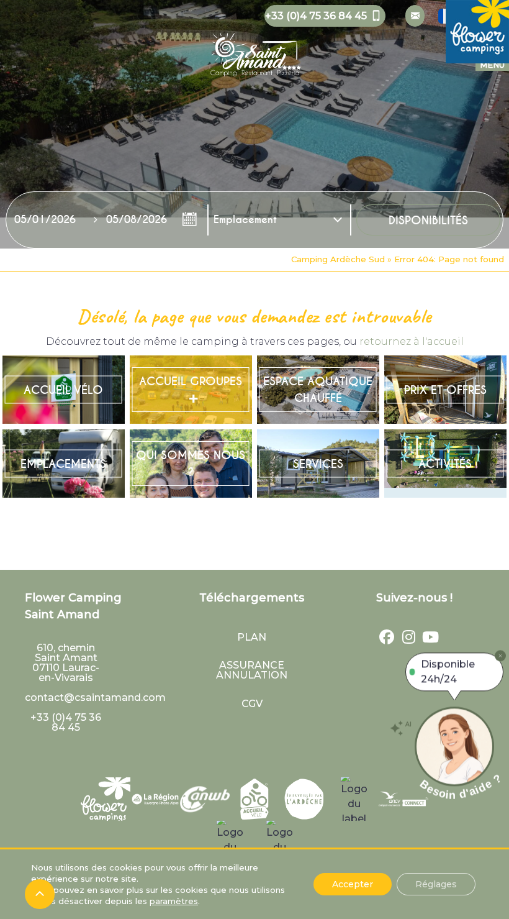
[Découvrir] (105, 799)
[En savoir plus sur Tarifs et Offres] (445, 389)
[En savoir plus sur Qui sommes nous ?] (191, 463)
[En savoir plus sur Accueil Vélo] (63, 389)
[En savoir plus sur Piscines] (318, 389)
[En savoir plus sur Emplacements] (63, 463)
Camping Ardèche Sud (338, 259)
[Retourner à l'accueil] (254, 46)
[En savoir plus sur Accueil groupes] (191, 389)
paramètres (174, 901)
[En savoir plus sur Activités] (445, 463)
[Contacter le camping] (415, 16)
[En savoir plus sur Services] (318, 463)
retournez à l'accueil (411, 341)
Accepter (352, 884)
